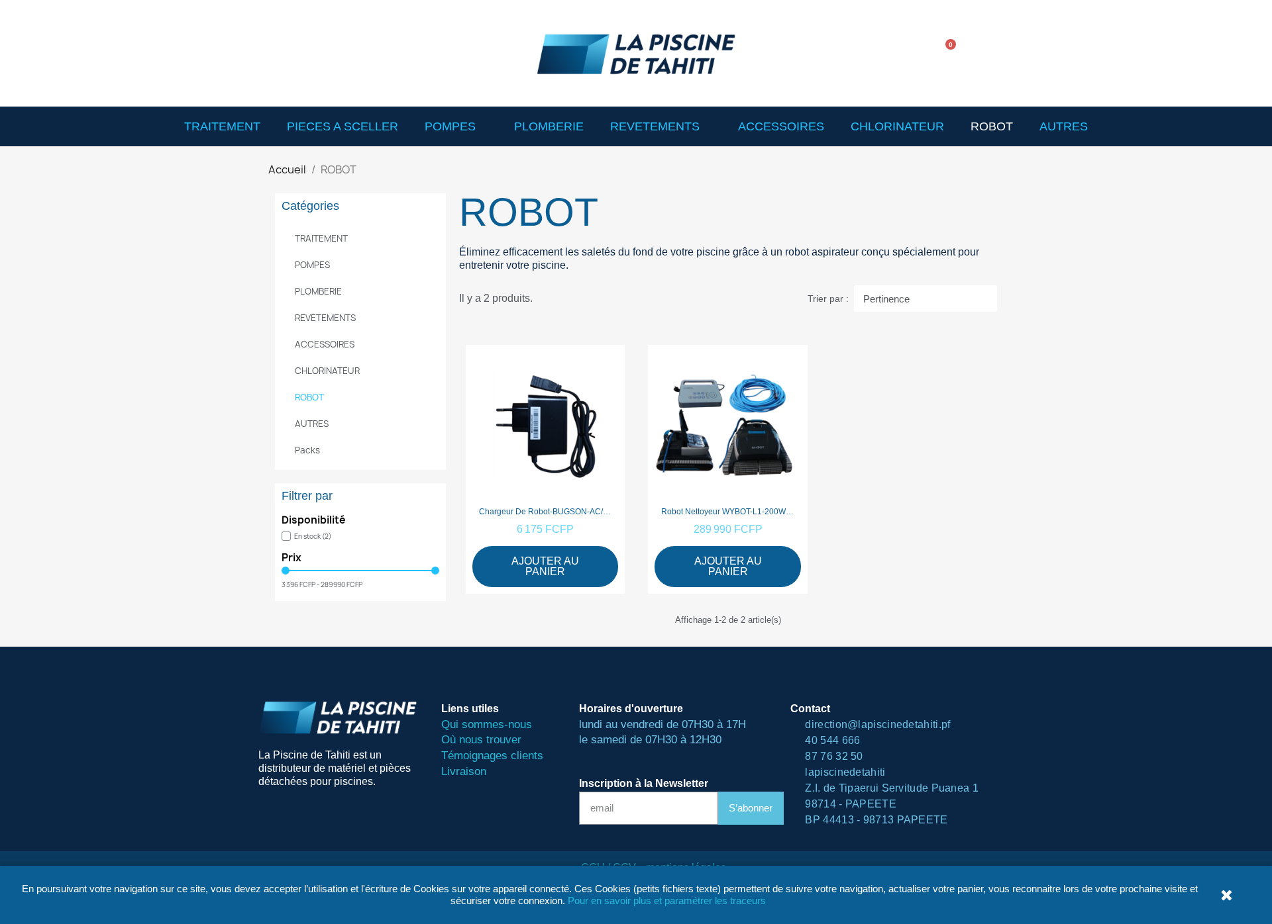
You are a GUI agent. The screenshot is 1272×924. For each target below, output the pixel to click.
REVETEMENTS (655, 126)
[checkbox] (306, 536)
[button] (907, 53)
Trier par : (828, 298)
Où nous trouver (481, 739)
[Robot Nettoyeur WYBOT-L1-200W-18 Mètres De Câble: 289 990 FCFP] (728, 469)
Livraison (463, 771)
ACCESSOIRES (781, 126)
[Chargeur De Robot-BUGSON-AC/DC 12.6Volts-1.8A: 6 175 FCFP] (545, 469)
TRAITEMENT (222, 126)
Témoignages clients (492, 755)
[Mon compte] (987, 53)
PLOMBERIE (549, 126)
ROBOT (992, 126)
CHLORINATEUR (897, 126)
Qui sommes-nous (486, 724)
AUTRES (1063, 126)
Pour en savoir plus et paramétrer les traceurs (667, 900)
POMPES (450, 126)
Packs (307, 450)
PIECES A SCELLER (342, 126)
